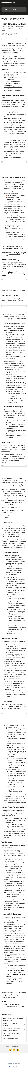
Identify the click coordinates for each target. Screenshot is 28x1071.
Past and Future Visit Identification (13, 87)
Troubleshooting (8, 89)
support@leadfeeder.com (8, 997)
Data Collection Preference (11, 78)
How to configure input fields (13, 81)
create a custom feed (14, 254)
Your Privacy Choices (15, 1066)
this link (10, 272)
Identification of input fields (13, 83)
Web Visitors (13, 18)
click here (16, 592)
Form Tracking (4, 19)
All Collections (4, 18)
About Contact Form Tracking (11, 1004)
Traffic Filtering (10, 652)
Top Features (21, 18)
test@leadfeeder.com (18, 894)
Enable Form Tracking (10, 76)
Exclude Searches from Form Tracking (14, 1006)
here (20, 157)
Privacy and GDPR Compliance (12, 90)
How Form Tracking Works (11, 74)
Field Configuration (9, 79)
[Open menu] (25, 3)
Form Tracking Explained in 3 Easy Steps (15, 72)
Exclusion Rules (8, 85)
